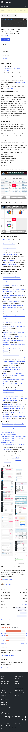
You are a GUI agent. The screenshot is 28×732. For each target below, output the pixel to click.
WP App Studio (8, 449)
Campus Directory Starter (9, 264)
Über (2, 676)
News (2, 678)
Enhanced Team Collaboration (11, 301)
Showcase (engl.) (19, 676)
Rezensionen (6, 48)
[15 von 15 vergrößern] (24, 554)
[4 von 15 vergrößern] (11, 504)
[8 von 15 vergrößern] (24, 470)
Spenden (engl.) (19, 693)
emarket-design (7, 35)
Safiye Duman (7, 584)
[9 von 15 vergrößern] (24, 483)
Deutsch (7, 713)
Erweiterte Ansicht (6, 619)
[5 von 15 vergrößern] (11, 515)
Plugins (16, 681)
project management (22, 615)
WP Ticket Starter (8, 239)
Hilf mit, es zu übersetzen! (18, 11)
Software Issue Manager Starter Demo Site (13, 424)
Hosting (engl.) (5, 681)
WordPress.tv (5, 695)
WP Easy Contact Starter (9, 248)
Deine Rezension (5, 643)
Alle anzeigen (23, 643)
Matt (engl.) (5, 702)
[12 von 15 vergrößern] (24, 517)
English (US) (24, 604)
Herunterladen (5, 39)
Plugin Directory (5, 6)
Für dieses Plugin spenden (7, 667)
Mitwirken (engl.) (19, 688)
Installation (5, 51)
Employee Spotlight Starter (10, 260)
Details (4, 44)
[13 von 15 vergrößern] (24, 530)
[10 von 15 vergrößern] (24, 497)
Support (5, 58)
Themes (17, 678)
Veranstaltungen (19, 690)
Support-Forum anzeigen (7, 655)
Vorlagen (17, 683)
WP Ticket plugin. (9, 88)
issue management (22, 610)
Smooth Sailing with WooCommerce (12, 404)
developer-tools (22, 607)
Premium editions (20, 82)
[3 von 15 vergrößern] (11, 492)
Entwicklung (6, 55)
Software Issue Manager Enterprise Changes (13, 444)
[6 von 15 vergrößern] (11, 530)
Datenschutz (4, 683)
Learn (2, 688)
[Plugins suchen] (15, 15)
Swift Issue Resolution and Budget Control (14, 344)
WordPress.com (6, 699)
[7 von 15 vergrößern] (11, 543)
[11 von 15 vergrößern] (24, 507)
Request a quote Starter (9, 244)
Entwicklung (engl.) (6, 693)
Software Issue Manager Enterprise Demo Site (13, 438)
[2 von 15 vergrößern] (11, 481)
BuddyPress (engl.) (6, 707)
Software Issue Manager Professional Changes (14, 436)
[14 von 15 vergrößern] (24, 542)
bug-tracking (15, 607)
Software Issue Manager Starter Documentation (14, 426)
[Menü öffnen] (26, 2)
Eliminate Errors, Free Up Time (10, 285)
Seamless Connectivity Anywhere (11, 277)
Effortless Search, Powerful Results (12, 322)
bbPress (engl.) (5, 704)
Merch (17, 695)
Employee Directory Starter (10, 254)
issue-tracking (23, 613)
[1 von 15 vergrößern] (11, 470)
